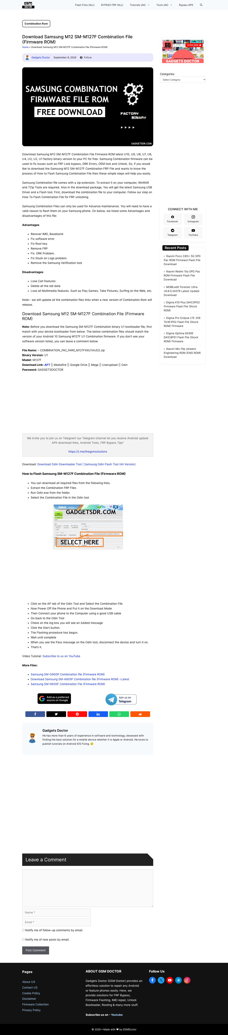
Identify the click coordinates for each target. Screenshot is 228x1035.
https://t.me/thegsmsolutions (87, 451)
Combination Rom (36, 23)
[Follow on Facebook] (152, 980)
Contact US (30, 987)
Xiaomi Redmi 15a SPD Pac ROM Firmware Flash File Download (182, 275)
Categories (167, 74)
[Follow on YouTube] (169, 980)
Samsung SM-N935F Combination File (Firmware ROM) (68, 684)
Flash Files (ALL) (84, 5)
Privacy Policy (31, 1010)
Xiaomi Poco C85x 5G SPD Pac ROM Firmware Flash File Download (182, 260)
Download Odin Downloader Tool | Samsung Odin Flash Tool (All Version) (86, 464)
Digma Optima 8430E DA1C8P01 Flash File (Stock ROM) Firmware (181, 337)
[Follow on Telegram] (178, 980)
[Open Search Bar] (201, 5)
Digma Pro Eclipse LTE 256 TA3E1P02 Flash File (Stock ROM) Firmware (182, 322)
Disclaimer (29, 998)
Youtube (117, 1014)
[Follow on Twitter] (161, 980)
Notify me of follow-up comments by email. (54, 930)
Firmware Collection (35, 1004)
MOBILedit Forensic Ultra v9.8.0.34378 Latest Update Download (181, 291)
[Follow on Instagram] (187, 980)
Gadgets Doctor (41, 57)
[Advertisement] (87, 399)
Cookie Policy (31, 993)
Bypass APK (186, 5)
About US (28, 982)
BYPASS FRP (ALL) (112, 5)
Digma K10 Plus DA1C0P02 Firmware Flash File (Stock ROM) (182, 306)
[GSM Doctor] (29, 5)
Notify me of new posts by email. (47, 939)
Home (25, 47)
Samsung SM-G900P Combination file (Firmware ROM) (68, 674)
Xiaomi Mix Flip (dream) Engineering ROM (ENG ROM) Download (182, 352)
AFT (47, 365)
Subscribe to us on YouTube (61, 656)
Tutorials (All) (138, 5)
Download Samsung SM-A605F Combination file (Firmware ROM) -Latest (80, 679)
